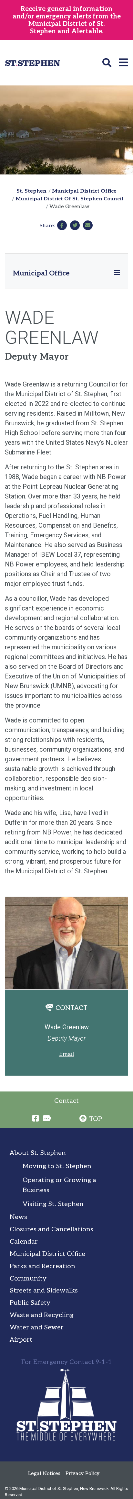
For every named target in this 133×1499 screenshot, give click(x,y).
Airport (21, 1340)
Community (28, 1278)
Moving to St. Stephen (57, 1166)
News (18, 1217)
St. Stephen (31, 191)
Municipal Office (41, 273)
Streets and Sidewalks (44, 1290)
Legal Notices (44, 1474)
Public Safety (30, 1303)
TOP (95, 1119)
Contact (66, 1101)
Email (66, 1054)
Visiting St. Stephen (53, 1204)
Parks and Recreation (42, 1266)
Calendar (24, 1242)
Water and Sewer (37, 1327)
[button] (108, 62)
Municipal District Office (84, 191)
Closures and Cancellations (51, 1229)
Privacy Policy (83, 1474)
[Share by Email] (88, 225)
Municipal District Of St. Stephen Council (69, 199)
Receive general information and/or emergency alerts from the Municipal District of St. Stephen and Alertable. (67, 20)
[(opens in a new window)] (62, 225)
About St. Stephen (38, 1153)
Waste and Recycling (42, 1315)
